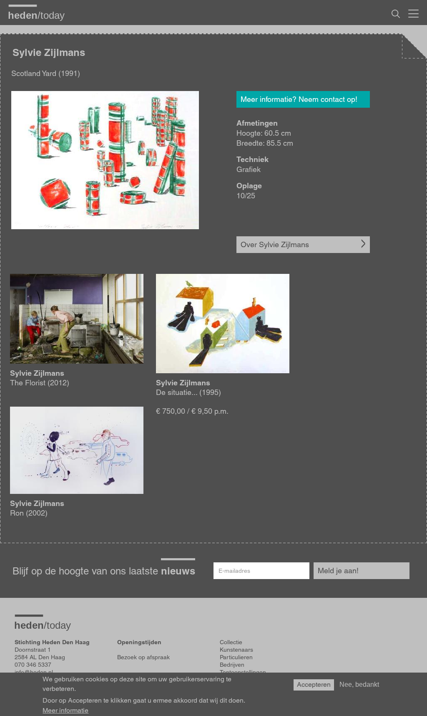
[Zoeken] (396, 14)
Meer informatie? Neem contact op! (299, 99)
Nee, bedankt (359, 684)
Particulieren (236, 657)
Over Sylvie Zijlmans (275, 244)
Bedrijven (232, 664)
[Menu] (413, 12)
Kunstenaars (236, 649)
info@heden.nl (34, 672)
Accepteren (314, 684)
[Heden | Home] (39, 15)
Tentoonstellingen (243, 672)
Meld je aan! (338, 570)
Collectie (231, 642)
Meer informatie (65, 710)
